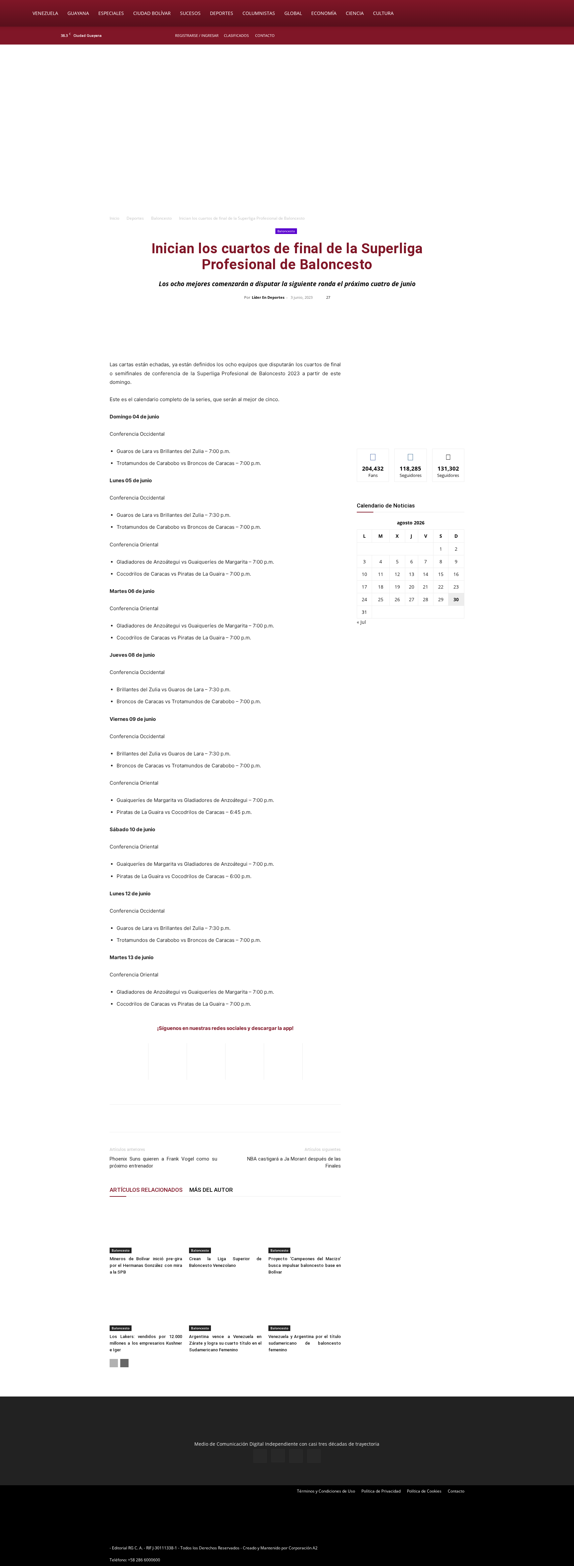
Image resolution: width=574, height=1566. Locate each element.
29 (440, 599)
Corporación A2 (303, 1548)
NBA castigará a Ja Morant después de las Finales (294, 1162)
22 (440, 587)
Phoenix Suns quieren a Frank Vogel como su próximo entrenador (163, 1162)
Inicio (114, 218)
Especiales (111, 13)
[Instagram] (493, 36)
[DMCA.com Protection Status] (370, 1548)
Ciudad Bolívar (152, 13)
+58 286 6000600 (144, 1560)
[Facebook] (482, 36)
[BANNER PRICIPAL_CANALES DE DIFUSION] (287, 82)
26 (397, 599)
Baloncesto (161, 218)
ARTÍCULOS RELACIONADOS (146, 1189)
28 (425, 599)
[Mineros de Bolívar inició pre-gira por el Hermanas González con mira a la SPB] (146, 1228)
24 (364, 599)
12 (397, 574)
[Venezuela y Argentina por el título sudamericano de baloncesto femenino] (304, 1306)
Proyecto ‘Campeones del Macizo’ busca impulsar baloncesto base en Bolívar (304, 1265)
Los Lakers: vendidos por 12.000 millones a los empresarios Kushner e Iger (146, 1343)
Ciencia (355, 13)
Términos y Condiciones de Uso (326, 1491)
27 (411, 599)
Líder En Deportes (268, 297)
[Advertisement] (287, 161)
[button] (545, 14)
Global (293, 13)
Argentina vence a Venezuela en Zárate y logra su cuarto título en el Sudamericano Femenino (225, 1343)
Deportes (221, 13)
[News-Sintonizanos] (406, 432)
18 (380, 587)
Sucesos (190, 13)
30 (456, 599)
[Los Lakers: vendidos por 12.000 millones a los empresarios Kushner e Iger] (146, 1306)
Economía (323, 13)
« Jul (361, 622)
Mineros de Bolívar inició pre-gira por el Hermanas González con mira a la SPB (146, 1265)
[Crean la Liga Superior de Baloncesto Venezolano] (225, 1228)
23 (456, 587)
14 (425, 574)
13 (411, 574)
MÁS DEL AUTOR (211, 1189)
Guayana (78, 13)
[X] (504, 36)
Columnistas (258, 13)
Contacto (265, 35)
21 (425, 587)
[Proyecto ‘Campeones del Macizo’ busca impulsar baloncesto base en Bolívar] (304, 1228)
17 (364, 587)
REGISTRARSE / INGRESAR (197, 35)
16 (456, 574)
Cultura (383, 13)
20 (411, 587)
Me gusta (373, 453)
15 (440, 574)
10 (364, 574)
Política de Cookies (424, 1491)
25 (380, 599)
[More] (427, 312)
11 (380, 574)
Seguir (410, 453)
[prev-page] (114, 1363)
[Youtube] (515, 36)
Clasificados (236, 35)
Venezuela (45, 13)
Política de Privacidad (381, 1491)
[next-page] (124, 1363)
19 (397, 587)
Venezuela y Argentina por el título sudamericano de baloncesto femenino (304, 1343)
